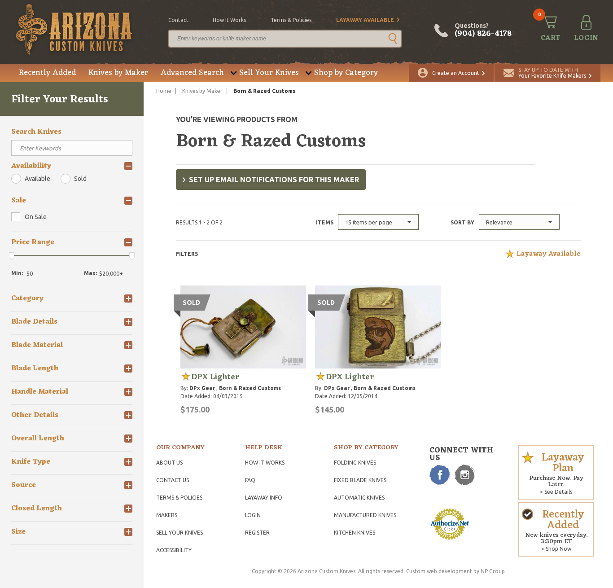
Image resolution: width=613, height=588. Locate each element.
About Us (169, 462)
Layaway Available (365, 20)
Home (163, 91)
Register (257, 532)
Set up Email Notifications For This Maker (274, 180)
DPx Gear (202, 388)
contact (178, 20)
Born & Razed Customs (250, 388)
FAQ (250, 480)
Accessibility (174, 550)
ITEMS (324, 222)
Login (253, 515)
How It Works (265, 462)
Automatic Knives (359, 497)
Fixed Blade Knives (360, 480)
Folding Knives (355, 462)
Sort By (462, 222)
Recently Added (47, 73)
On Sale (36, 216)
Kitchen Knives (354, 532)
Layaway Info (263, 497)
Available (37, 178)
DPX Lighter (215, 377)
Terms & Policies (179, 497)
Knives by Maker (118, 73)
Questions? (483, 30)
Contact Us (172, 480)
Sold (80, 178)
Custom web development (439, 571)
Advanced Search (192, 73)
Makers (166, 515)
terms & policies (291, 20)
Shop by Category (346, 73)
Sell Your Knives (269, 73)
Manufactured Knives (365, 515)
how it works (229, 20)
